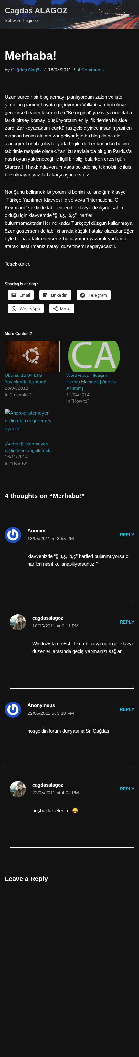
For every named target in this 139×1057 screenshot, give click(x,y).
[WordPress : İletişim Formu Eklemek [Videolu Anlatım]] (93, 356)
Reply (127, 534)
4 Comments (91, 69)
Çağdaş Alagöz (26, 69)
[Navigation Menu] (126, 14)
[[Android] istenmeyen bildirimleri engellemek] (32, 425)
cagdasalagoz (47, 618)
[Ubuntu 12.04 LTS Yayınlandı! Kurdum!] (32, 356)
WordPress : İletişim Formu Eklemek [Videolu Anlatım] (91, 382)
